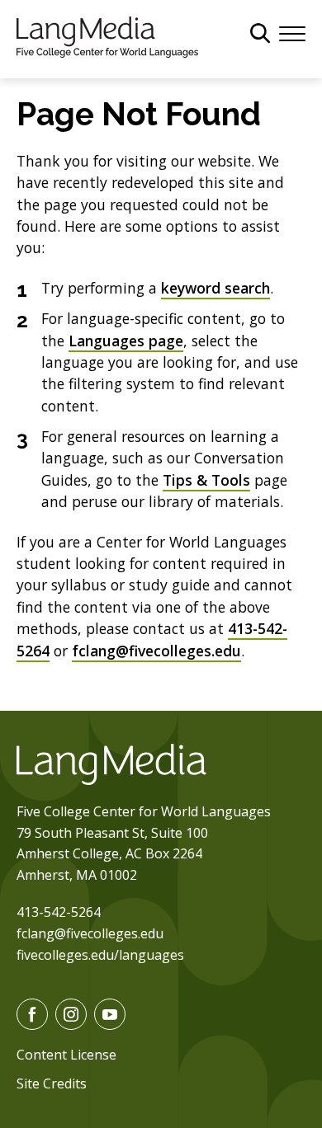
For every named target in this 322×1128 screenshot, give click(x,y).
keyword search (215, 288)
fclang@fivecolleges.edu (156, 650)
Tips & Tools (206, 480)
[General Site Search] (260, 33)
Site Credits (52, 1083)
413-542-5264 (59, 912)
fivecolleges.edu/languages (100, 955)
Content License (66, 1055)
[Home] (107, 35)
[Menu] (292, 32)
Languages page (126, 340)
